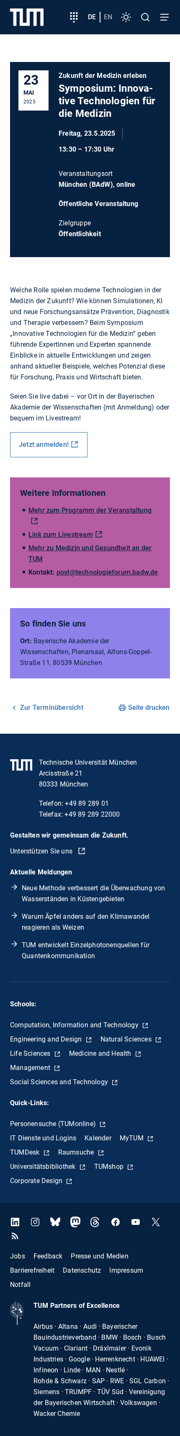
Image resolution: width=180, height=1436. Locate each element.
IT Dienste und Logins (43, 1138)
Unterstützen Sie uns (42, 851)
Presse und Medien (99, 1256)
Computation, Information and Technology (75, 1025)
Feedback (48, 1256)
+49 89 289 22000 (92, 814)
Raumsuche (77, 1152)
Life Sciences (31, 1053)
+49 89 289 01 (87, 803)
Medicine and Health (101, 1053)
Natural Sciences (126, 1039)
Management (31, 1068)
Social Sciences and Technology (60, 1082)
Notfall (20, 1285)
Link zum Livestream (60, 535)
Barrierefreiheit (32, 1270)
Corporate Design (37, 1181)
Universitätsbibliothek (43, 1166)
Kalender (98, 1138)
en (108, 17)
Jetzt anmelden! (44, 445)
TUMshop (110, 1166)
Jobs (17, 1256)
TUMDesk (25, 1152)
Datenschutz (82, 1270)
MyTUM (132, 1138)
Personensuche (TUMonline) (54, 1124)
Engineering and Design (47, 1039)
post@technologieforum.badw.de (107, 572)
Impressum (126, 1270)
